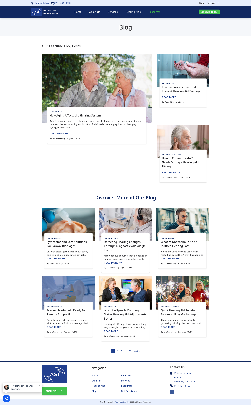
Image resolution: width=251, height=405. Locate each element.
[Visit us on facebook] (218, 3)
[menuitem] (201, 3)
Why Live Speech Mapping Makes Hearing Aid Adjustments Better (125, 314)
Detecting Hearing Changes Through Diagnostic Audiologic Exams (124, 246)
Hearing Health (57, 112)
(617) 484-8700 (62, 3)
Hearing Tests (111, 238)
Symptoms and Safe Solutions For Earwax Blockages (67, 244)
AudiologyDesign (122, 402)
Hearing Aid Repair (170, 307)
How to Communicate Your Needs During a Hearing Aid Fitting (180, 162)
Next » (136, 351)
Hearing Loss (167, 238)
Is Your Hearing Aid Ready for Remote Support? (66, 312)
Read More (57, 133)
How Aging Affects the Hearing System (75, 115)
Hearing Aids (168, 84)
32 (130, 351)
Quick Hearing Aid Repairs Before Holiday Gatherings (178, 312)
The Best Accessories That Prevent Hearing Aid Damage (181, 89)
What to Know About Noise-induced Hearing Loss (179, 244)
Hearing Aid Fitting (171, 155)
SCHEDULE (54, 391)
